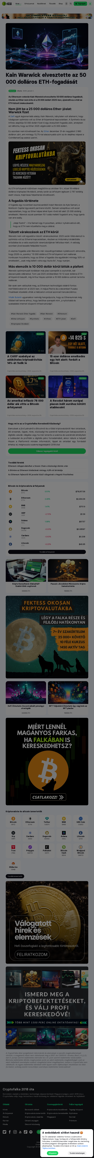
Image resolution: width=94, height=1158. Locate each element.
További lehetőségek (77, 1153)
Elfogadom (52, 1153)
